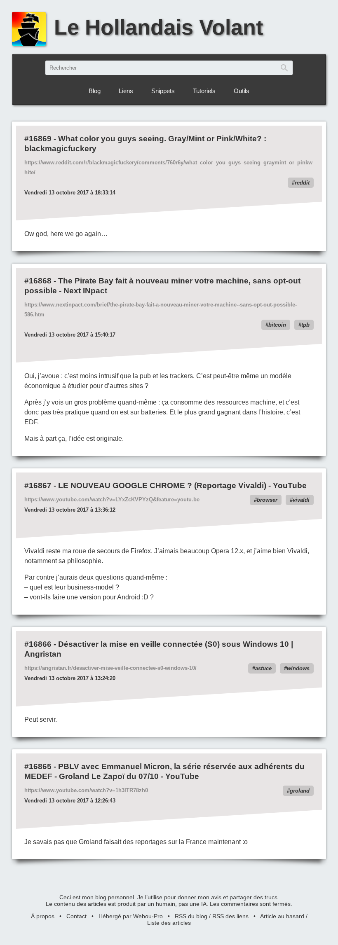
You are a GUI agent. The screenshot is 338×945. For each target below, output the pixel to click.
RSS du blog (191, 916)
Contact (76, 916)
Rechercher (284, 68)
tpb (305, 325)
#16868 (38, 280)
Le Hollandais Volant (158, 27)
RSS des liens (230, 916)
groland (300, 791)
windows (298, 668)
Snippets (163, 90)
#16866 (38, 644)
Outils (241, 90)
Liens (126, 90)
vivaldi (301, 500)
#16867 (38, 485)
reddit (302, 183)
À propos (42, 916)
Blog (95, 90)
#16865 (38, 766)
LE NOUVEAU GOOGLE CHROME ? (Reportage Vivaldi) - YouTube (182, 485)
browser (267, 500)
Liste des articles (169, 922)
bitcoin (277, 325)
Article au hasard (282, 916)
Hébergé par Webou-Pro (131, 916)
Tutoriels (204, 90)
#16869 (38, 138)
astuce (263, 668)
